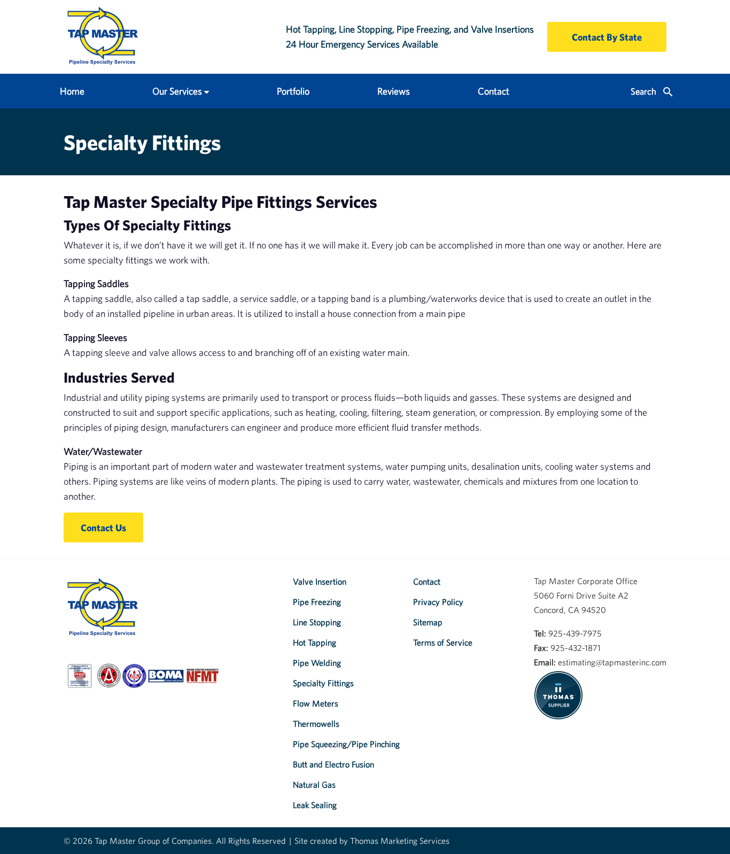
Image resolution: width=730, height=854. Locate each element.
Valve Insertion (319, 581)
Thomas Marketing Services (399, 840)
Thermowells (316, 723)
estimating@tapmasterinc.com (612, 662)
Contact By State (607, 37)
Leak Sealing (315, 805)
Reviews (393, 91)
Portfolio (293, 91)
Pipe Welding (317, 662)
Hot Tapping (314, 642)
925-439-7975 (575, 633)
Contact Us (103, 527)
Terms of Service (442, 642)
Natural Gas (314, 784)
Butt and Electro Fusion (333, 764)
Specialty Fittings (323, 683)
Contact (493, 91)
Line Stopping (317, 622)
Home (72, 91)
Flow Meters (315, 703)
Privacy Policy (438, 602)
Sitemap (427, 622)
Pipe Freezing (317, 602)
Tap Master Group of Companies (153, 840)
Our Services (177, 91)
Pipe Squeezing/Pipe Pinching (346, 744)
